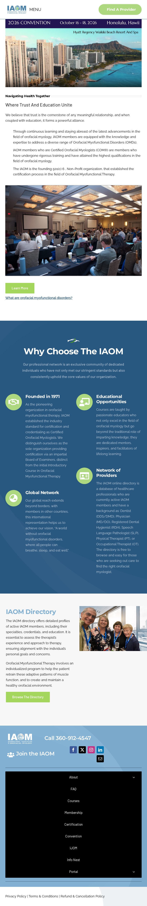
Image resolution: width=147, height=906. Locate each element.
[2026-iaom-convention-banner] (73, 21)
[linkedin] (100, 749)
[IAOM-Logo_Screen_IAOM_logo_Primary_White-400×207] (20, 732)
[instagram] (91, 749)
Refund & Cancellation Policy (83, 896)
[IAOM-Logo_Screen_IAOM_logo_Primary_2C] (16, 5)
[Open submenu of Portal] (134, 872)
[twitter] (82, 749)
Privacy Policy (15, 896)
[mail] (100, 758)
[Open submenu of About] (134, 777)
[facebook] (73, 749)
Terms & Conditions (43, 896)
